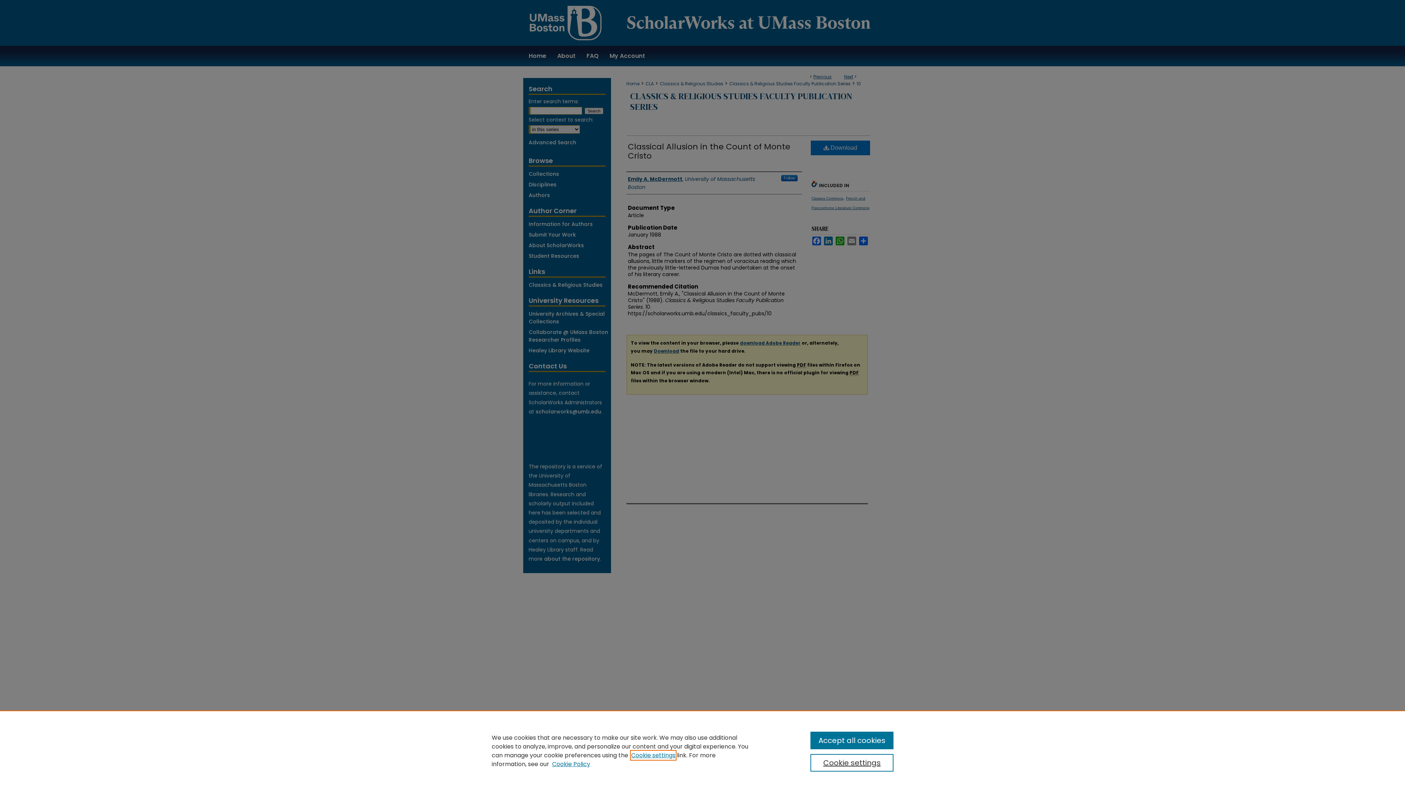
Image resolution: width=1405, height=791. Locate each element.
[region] (702, 750)
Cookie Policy (571, 764)
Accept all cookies (851, 740)
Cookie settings (653, 755)
